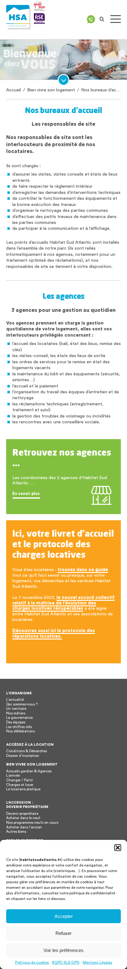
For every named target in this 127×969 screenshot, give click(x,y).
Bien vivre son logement (51, 90)
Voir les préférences (63, 950)
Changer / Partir (19, 780)
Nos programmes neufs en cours (32, 822)
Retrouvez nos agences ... (61, 457)
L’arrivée (13, 775)
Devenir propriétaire (22, 813)
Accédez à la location (30, 744)
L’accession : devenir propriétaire (27, 805)
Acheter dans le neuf (23, 818)
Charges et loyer (19, 785)
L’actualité (15, 699)
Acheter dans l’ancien (24, 827)
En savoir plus (26, 493)
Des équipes (15, 722)
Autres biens (16, 831)
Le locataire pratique (23, 789)
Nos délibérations (20, 731)
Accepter (64, 916)
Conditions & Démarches (26, 751)
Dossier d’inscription (22, 755)
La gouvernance (19, 717)
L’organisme (19, 693)
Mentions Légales (97, 962)
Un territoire (16, 708)
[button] (118, 848)
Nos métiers (15, 713)
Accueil (13, 90)
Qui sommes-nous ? (22, 704)
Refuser (63, 933)
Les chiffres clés (19, 727)
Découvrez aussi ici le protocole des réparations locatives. (53, 633)
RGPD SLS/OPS (66, 962)
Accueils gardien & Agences (28, 771)
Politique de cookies (32, 962)
